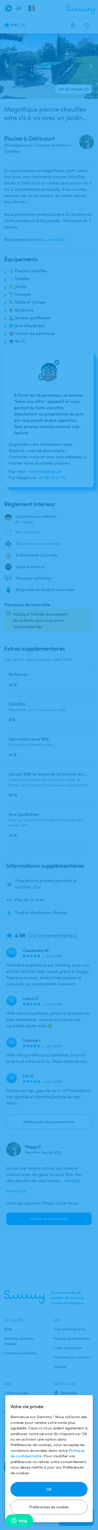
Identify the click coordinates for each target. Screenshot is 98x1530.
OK (49, 1489)
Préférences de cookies (49, 1506)
